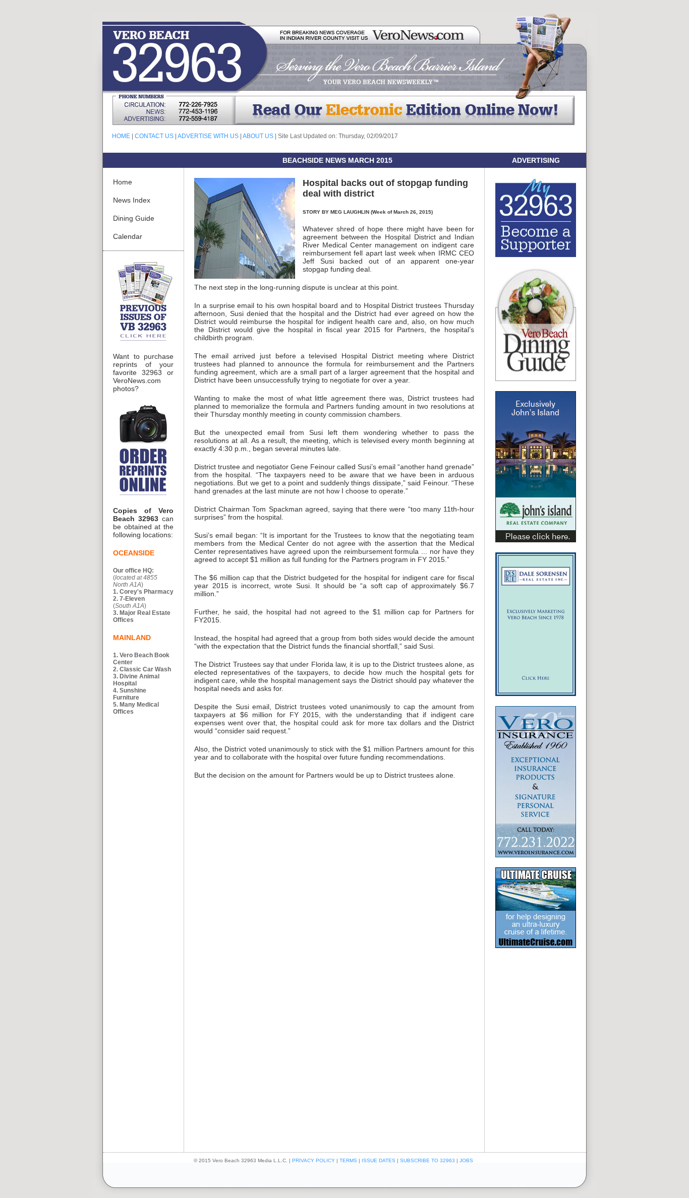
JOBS (466, 1160)
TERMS (348, 1160)
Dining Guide (133, 218)
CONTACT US (154, 136)
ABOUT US (258, 136)
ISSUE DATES (378, 1160)
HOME (121, 136)
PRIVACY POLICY (313, 1160)
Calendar (127, 236)
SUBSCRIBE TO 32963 (428, 1160)
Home (122, 182)
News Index (131, 200)
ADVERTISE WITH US (208, 136)
